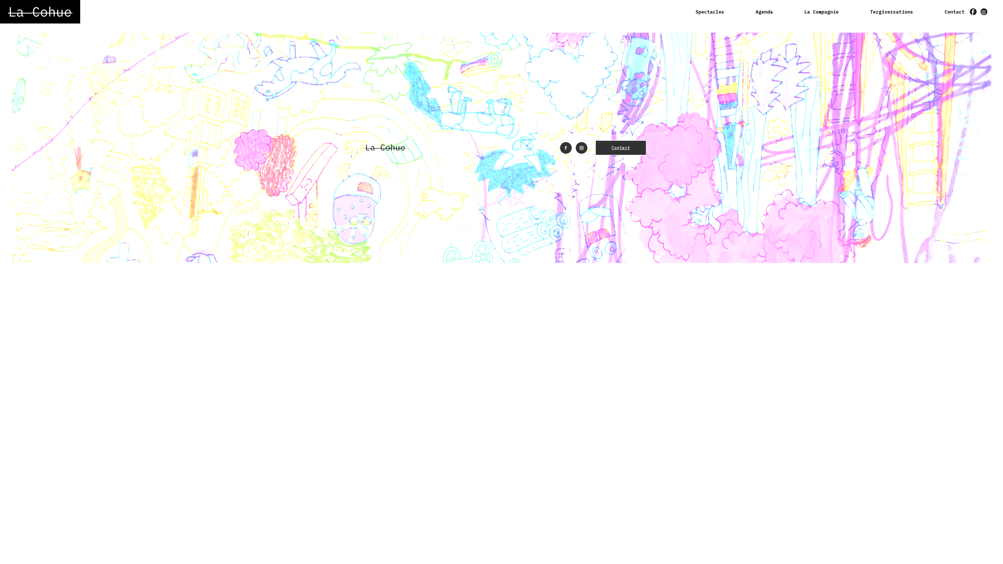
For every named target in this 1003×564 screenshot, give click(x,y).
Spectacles (710, 12)
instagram (984, 12)
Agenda (764, 12)
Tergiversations (891, 12)
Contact (954, 12)
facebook (973, 12)
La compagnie (821, 12)
